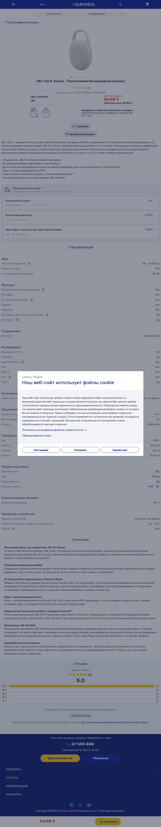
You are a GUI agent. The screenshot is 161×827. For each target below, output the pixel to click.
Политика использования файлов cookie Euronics (52, 429)
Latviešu (27, 376)
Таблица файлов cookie (36, 435)
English (38, 376)
